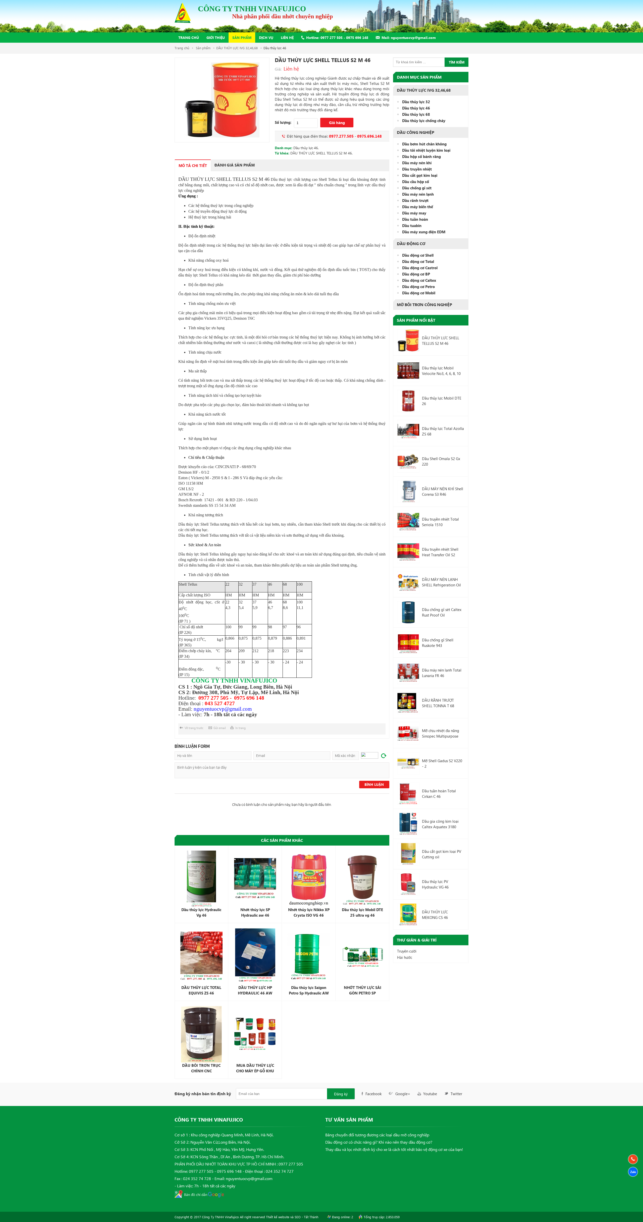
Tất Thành (311, 1217)
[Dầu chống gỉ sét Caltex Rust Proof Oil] (408, 612)
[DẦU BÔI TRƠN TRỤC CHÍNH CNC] (201, 1034)
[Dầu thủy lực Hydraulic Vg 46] (201, 879)
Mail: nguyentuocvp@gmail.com (409, 37)
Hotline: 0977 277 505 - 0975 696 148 (337, 37)
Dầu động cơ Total (418, 261)
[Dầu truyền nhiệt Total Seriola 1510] (408, 522)
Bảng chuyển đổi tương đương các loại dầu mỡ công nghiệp (377, 1134)
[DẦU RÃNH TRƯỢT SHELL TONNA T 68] (408, 703)
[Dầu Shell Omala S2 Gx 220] (408, 461)
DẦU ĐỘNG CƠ (411, 243)
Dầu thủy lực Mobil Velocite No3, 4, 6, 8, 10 (441, 370)
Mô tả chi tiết (193, 165)
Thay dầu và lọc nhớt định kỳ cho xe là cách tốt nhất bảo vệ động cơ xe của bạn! (394, 1149)
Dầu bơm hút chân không (424, 143)
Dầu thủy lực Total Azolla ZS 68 (443, 431)
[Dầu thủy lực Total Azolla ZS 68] (408, 431)
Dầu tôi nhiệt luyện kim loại (426, 150)
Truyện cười (406, 951)
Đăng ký (341, 1093)
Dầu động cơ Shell (418, 255)
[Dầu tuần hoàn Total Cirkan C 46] (408, 794)
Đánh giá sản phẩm (235, 165)
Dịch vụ (266, 37)
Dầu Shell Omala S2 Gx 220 (441, 461)
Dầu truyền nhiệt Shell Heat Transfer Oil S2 (440, 552)
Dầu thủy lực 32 (416, 101)
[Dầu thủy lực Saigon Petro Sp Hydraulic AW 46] (309, 956)
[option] (222, 100)
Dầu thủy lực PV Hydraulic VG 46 (435, 884)
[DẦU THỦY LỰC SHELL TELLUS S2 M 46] (408, 340)
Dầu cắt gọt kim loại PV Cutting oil (441, 854)
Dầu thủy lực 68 (416, 114)
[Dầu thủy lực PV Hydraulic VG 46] (408, 884)
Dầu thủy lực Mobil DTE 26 (441, 401)
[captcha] (369, 755)
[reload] (384, 755)
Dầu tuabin (411, 225)
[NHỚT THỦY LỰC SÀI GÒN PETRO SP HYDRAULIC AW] (362, 956)
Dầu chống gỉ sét (417, 187)
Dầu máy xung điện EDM (423, 231)
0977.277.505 (341, 136)
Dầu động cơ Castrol (420, 267)
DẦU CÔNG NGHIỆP (415, 132)
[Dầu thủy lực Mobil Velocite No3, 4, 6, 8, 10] (408, 370)
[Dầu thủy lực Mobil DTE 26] (408, 401)
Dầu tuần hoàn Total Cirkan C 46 (439, 793)
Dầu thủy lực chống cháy (423, 120)
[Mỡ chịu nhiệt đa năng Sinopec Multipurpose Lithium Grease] (408, 733)
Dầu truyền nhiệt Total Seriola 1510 (440, 522)
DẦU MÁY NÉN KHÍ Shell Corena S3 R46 (442, 491)
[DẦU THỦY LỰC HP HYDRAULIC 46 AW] (255, 956)
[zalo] (633, 1172)
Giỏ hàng (337, 122)
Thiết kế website (277, 1217)
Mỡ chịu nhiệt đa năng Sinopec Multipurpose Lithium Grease (440, 733)
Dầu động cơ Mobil (418, 292)
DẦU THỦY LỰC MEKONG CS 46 (435, 914)
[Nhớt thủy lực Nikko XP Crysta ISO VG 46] (309, 879)
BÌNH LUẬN (374, 784)
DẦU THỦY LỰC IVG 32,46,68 (237, 48)
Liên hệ (287, 37)
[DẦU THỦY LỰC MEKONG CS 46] (408, 914)
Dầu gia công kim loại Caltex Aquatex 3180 (440, 824)
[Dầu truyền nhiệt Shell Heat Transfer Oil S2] (408, 552)
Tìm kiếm (456, 62)
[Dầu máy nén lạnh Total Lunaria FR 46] (408, 673)
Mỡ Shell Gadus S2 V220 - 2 (442, 763)
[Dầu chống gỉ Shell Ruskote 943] (408, 642)
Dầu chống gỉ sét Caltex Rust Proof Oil (441, 612)
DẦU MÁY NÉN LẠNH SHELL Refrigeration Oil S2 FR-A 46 (441, 582)
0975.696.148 (369, 136)
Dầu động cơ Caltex (419, 280)
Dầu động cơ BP (416, 273)
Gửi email (219, 728)
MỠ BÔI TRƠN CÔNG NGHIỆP (424, 304)
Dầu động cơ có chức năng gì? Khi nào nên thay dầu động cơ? (378, 1142)
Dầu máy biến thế (417, 206)
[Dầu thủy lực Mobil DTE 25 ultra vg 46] (362, 879)
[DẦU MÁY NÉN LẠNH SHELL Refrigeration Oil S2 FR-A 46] (408, 582)
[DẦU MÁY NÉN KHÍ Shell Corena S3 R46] (408, 492)
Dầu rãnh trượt (415, 200)
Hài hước (404, 957)
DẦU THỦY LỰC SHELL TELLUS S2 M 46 (321, 153)
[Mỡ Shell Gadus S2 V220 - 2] (408, 763)
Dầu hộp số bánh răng (421, 156)
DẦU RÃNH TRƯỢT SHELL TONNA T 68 (438, 703)
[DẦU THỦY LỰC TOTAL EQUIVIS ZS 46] (201, 956)
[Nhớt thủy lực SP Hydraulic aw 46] (255, 879)
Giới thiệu (215, 37)
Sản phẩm (241, 37)
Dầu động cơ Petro (418, 286)
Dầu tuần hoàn (415, 219)
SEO (298, 1217)
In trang (240, 728)
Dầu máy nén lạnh (418, 194)
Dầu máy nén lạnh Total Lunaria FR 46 (441, 673)
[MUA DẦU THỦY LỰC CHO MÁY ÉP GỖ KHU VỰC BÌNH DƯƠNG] (255, 1034)
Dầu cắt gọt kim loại (419, 175)
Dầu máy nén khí (417, 162)
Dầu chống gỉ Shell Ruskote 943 (437, 642)
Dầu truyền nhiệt (417, 169)
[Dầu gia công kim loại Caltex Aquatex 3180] (408, 824)
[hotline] (633, 1159)
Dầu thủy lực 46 (274, 48)
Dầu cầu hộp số (415, 181)
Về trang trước (194, 728)
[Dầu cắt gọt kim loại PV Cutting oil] (408, 854)
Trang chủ (188, 37)
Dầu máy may (414, 212)
